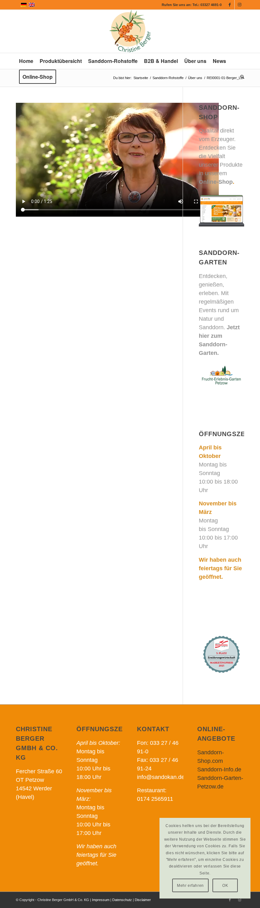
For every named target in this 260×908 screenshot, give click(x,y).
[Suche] (240, 77)
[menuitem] (26, 61)
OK (225, 885)
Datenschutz (122, 900)
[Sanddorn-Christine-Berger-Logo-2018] (130, 31)
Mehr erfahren (190, 885)
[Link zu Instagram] (239, 4)
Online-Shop (216, 182)
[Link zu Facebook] (229, 4)
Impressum (100, 900)
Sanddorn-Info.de (219, 769)
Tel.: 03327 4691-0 (207, 5)
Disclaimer (143, 900)
